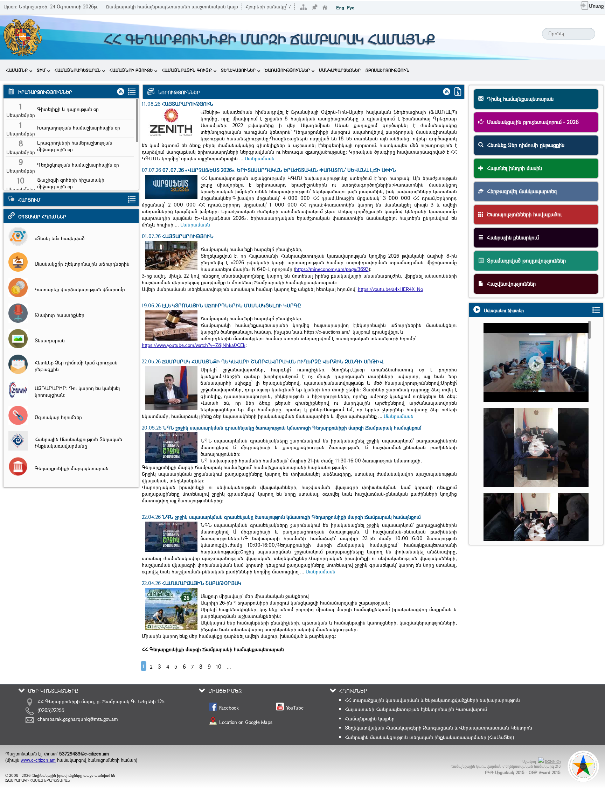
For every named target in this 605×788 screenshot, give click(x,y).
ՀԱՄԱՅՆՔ (17, 70)
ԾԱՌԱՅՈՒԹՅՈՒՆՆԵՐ (287, 70)
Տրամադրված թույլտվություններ (525, 260)
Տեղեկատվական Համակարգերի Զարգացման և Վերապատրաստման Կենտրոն (438, 727)
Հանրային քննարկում (511, 237)
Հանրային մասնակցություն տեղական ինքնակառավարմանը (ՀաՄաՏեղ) (429, 737)
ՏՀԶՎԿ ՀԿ (553, 761)
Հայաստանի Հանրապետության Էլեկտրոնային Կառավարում (416, 709)
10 (218, 666)
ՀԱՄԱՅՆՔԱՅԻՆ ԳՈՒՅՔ (187, 70)
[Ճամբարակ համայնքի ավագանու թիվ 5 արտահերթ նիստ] (539, 375)
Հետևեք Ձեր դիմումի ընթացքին (524, 144)
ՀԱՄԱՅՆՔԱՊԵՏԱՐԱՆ (77, 70)
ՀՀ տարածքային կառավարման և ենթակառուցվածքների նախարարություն (432, 700)
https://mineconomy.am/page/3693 (332, 269)
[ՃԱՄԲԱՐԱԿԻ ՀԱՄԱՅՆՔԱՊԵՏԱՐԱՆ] (22, 55)
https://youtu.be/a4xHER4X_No (390, 289)
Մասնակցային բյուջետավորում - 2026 (531, 121)
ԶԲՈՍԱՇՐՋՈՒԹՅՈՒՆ (387, 70)
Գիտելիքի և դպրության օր (68, 109)
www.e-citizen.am (38, 760)
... (229, 666)
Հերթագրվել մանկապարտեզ (520, 191)
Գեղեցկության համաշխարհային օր (78, 164)
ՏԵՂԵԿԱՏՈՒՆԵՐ (238, 70)
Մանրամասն (259, 158)
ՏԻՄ (41, 70)
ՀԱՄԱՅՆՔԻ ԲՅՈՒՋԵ (131, 70)
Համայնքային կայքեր (370, 718)
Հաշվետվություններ (510, 283)
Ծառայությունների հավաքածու (523, 214)
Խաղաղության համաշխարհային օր (78, 127)
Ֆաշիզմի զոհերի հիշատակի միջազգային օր (70, 183)
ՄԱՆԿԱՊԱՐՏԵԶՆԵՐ (340, 70)
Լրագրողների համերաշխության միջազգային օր (74, 146)
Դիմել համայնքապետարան (519, 98)
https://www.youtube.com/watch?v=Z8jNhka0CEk (193, 345)
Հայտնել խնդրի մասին (513, 168)
